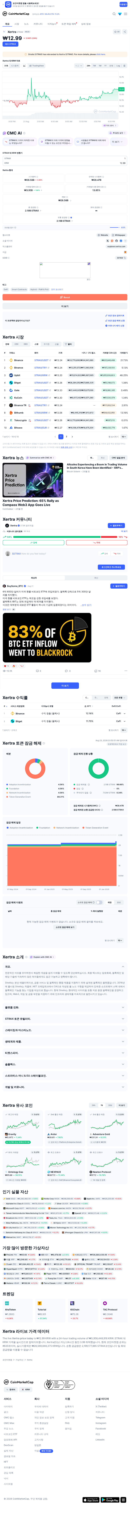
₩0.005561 (62, 1273)
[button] (55, 436)
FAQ (67, 1423)
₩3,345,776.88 (60, 1259)
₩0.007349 (24, 1278)
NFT (6, 1461)
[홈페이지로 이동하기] (16, 14)
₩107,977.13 (25, 1269)
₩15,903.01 (23, 1273)
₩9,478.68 (55, 1255)
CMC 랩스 (9, 1417)
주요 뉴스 (8, 1428)
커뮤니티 (100, 1412)
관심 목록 (8, 1472)
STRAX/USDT (41, 360)
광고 (6, 1412)
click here (100, 54)
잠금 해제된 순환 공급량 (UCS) (87, 810)
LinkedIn (100, 1439)
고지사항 (38, 1439)
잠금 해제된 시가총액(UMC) (86, 805)
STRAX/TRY (40, 368)
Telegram (100, 1417)
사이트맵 (8, 1483)
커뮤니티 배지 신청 (116, 325)
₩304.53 (67, 1269)
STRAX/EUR (40, 428)
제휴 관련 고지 (66, 447)
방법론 (37, 1445)
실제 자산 (8, 1450)
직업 (36, 1450)
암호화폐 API (10, 1439)
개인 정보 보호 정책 (44, 1417)
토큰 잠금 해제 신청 (116, 320)
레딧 (98, 1434)
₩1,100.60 (98, 1273)
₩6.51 (63, 1278)
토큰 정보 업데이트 (116, 315)
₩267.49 (100, 1278)
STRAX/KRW (41, 375)
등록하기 (69, 1406)
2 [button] (66, 436)
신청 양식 (70, 1412)
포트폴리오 (9, 1467)
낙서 (6, 1478)
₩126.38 (105, 1269)
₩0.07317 (63, 1283)
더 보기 (124, 531)
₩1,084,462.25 (23, 1264)
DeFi (6, 289)
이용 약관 (39, 1412)
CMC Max (9, 1423)
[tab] (25, 66)
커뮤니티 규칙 (41, 1434)
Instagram (101, 1423)
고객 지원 (70, 1417)
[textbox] (54, 557)
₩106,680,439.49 (95, 1255)
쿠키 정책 (39, 1428)
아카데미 (8, 1406)
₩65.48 (20, 1255)
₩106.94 (22, 1283)
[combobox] (79, 65)
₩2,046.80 (20, 1259)
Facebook (101, 1428)
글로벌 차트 (10, 1456)
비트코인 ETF (10, 1434)
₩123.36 (59, 1264)
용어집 (68, 1428)
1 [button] (60, 436)
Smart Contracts (19, 289)
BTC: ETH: (49, 14)
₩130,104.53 (101, 1259)
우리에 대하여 (41, 1406)
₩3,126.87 (99, 1264)
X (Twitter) (101, 1406)
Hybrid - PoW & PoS (39, 289)
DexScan (8, 1445)
